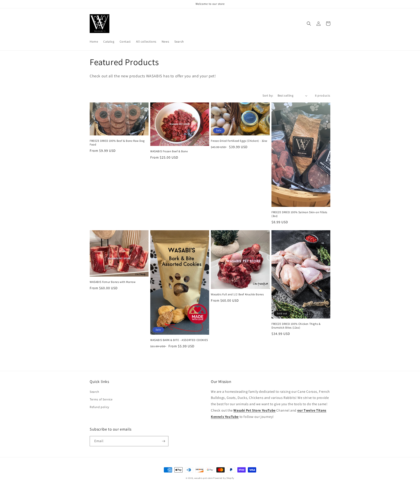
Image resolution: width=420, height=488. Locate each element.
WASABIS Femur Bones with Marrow (113, 282)
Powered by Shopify (223, 478)
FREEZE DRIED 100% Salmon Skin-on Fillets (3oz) (299, 214)
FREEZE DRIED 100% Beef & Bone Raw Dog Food (117, 142)
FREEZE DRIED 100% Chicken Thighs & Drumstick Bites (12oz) (295, 325)
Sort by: (267, 95)
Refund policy (99, 407)
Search (94, 392)
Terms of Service (101, 399)
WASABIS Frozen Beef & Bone (169, 151)
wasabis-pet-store (203, 478)
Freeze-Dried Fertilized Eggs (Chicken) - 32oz (239, 141)
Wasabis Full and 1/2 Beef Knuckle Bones (237, 294)
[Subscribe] (163, 441)
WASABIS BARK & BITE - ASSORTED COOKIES (179, 340)
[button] (309, 23)
